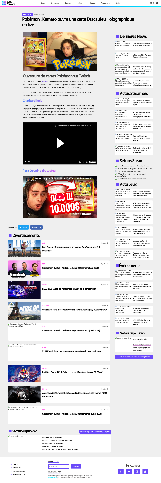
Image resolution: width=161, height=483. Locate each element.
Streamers (55, 3)
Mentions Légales (19, 471)
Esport (92, 3)
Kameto (45, 81)
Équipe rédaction (19, 474)
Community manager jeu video (141, 347)
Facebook (37, 227)
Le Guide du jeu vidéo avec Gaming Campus (94, 431)
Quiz (118, 3)
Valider (76, 466)
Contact (16, 464)
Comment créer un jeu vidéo (53, 446)
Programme (105, 3)
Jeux (80, 3)
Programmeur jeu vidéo (140, 339)
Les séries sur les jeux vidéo (52, 437)
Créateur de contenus (139, 342)
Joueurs (68, 3)
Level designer (137, 350)
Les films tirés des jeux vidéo (53, 443)
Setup (43, 3)
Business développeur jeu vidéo (142, 345)
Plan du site (17, 468)
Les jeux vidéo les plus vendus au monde (57, 440)
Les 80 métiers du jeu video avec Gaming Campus (134, 357)
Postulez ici (52, 478)
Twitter (24, 227)
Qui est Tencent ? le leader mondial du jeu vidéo (60, 449)
